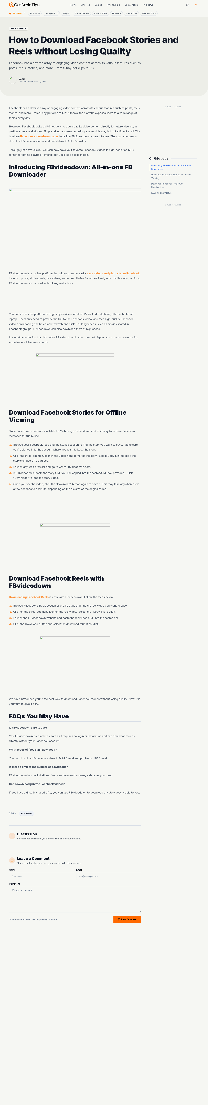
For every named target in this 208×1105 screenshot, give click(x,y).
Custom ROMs (100, 13)
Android (85, 4)
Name (12, 869)
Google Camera (82, 13)
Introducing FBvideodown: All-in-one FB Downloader (171, 167)
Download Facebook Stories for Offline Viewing (171, 176)
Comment (14, 883)
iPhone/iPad (113, 4)
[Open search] (187, 5)
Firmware (116, 13)
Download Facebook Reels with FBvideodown (167, 185)
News (74, 4)
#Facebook (26, 813)
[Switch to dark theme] (196, 5)
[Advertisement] (75, 299)
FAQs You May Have (161, 192)
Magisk (66, 13)
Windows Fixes (149, 13)
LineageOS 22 (51, 13)
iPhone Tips (131, 13)
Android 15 (35, 13)
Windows (148, 4)
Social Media (132, 4)
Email (79, 869)
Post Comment (129, 919)
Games (98, 4)
